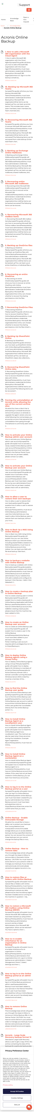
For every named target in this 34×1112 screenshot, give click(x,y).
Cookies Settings (17, 1098)
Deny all (17, 1105)
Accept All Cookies (17, 1091)
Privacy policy (8, 1085)
